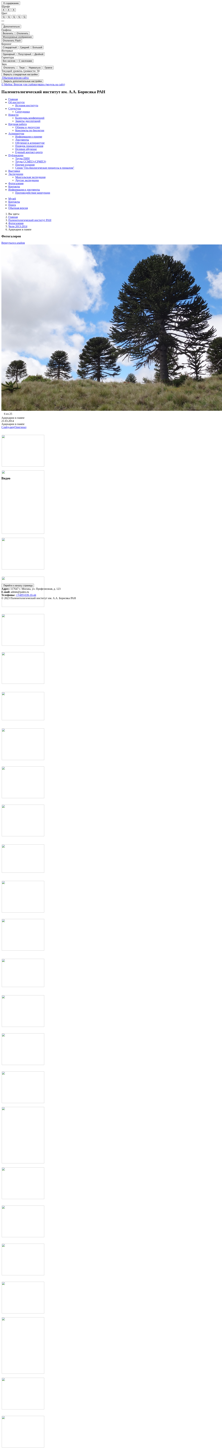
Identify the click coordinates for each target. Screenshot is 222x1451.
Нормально (34, 67)
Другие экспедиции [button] (27, 180)
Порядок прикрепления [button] (29, 145)
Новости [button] (13, 114)
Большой (37, 47)
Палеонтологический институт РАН (29, 220)
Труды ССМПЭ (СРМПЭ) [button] (30, 161)
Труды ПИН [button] (22, 158)
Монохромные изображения (17, 37)
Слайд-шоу (7, 427)
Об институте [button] (16, 102)
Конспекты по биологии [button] (29, 130)
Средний (24, 47)
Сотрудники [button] (22, 111)
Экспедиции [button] (15, 174)
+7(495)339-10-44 (26, 595)
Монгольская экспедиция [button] (30, 177)
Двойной (39, 54)
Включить (8, 33)
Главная (13, 217)
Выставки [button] (14, 170)
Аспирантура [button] (16, 133)
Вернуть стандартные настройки (20, 74)
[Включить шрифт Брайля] (2, 20)
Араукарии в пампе (19, 229)
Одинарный (9, 54)
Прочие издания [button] (25, 164)
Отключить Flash (12, 40)
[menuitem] (114, 99)
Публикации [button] (15, 155)
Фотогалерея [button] (15, 183)
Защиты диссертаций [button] (27, 121)
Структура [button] (14, 108)
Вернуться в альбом (13, 242)
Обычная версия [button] (18, 208)
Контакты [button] (14, 186)
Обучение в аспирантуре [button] (30, 142)
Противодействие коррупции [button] (32, 192)
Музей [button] (12, 198)
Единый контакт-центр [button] (29, 152)
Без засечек (9, 61)
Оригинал (20, 427)
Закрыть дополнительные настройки (22, 81)
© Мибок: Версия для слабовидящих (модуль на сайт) (33, 84)
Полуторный (24, 54)
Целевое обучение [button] (26, 149)
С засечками (25, 61)
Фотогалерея (15, 223)
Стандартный (10, 47)
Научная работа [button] (17, 124)
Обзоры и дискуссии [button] (27, 127)
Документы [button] (22, 139)
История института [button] (26, 105)
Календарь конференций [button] (29, 117)
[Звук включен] (2, 24)
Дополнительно (11, 26)
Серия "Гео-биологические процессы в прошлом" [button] (44, 167)
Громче (48, 67)
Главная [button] (13, 99)
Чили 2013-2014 (17, 226)
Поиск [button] (12, 204)
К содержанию (11, 3)
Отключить (22, 33)
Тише (22, 67)
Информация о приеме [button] (28, 136)
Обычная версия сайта (15, 77)
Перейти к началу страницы (18, 585)
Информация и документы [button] (24, 189)
